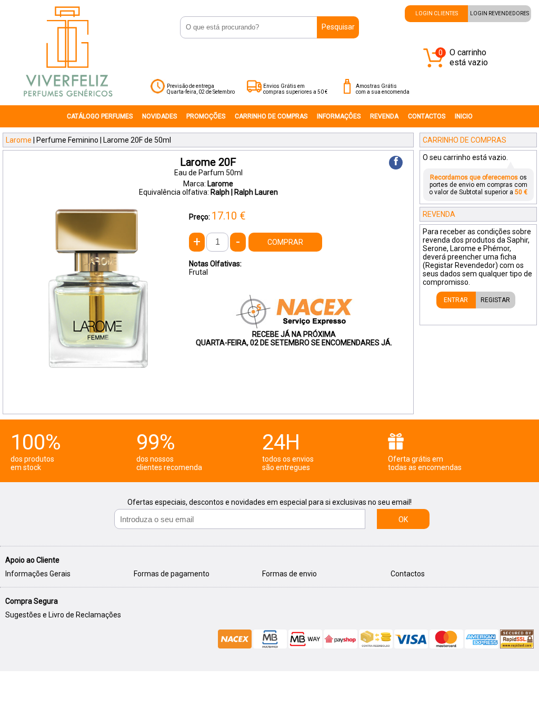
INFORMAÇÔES (339, 116)
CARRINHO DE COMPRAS (271, 116)
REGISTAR (495, 300)
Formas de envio (289, 574)
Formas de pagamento (171, 574)
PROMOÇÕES (205, 116)
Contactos (408, 574)
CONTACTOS (426, 116)
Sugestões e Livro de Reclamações (63, 615)
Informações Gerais (38, 574)
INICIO (464, 116)
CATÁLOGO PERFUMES (100, 116)
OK (403, 519)
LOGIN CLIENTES (436, 13)
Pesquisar (338, 27)
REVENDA (384, 116)
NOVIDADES (159, 116)
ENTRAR (456, 300)
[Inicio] (68, 101)
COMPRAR (285, 242)
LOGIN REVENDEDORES (499, 13)
